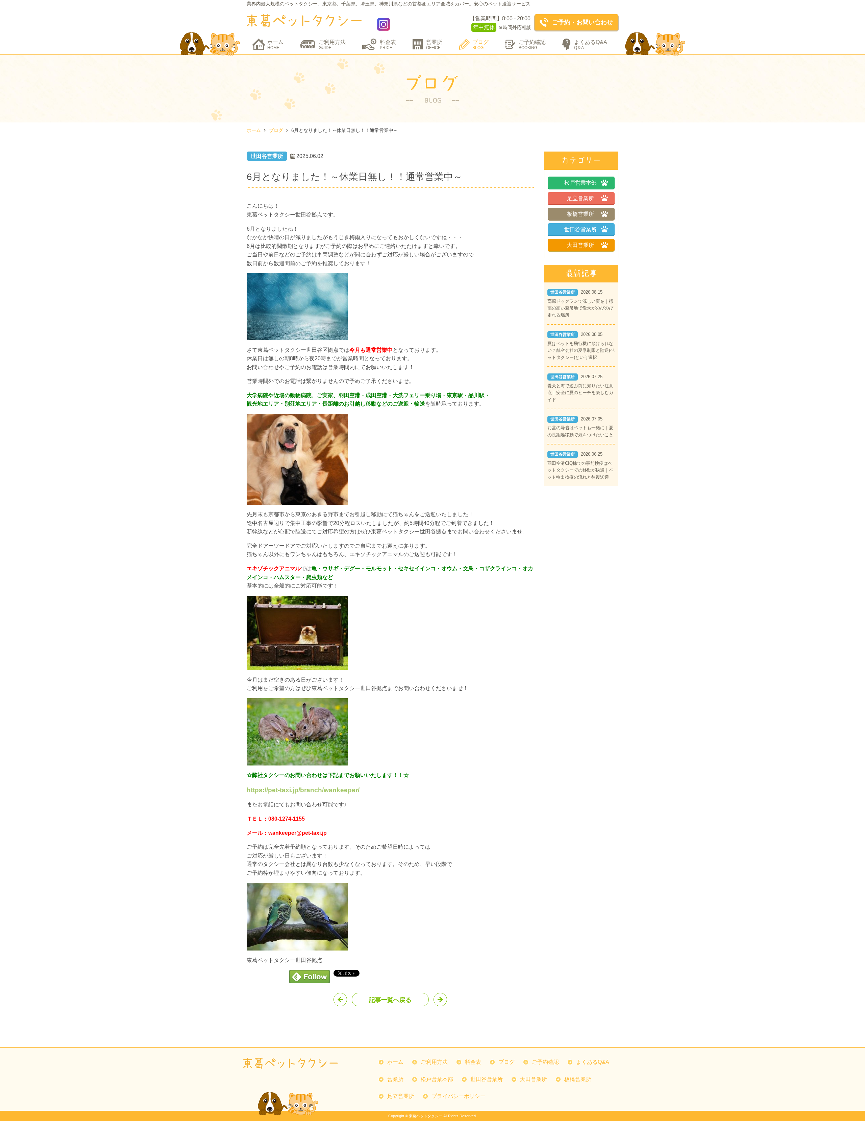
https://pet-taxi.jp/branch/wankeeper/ (303, 790)
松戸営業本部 (580, 183)
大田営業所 (580, 245)
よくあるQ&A (590, 44)
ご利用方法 (332, 44)
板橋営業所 (580, 214)
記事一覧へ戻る (390, 1000)
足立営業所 (580, 198)
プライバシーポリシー (458, 1096)
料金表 (388, 44)
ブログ (480, 44)
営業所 (434, 44)
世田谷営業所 (580, 229)
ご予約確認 (532, 44)
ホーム (275, 44)
